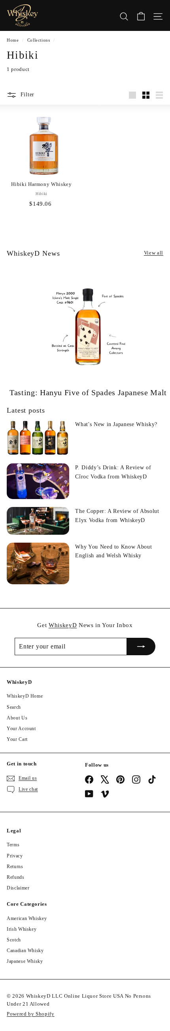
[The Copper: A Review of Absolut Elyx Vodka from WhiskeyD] (38, 520)
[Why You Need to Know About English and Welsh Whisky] (38, 564)
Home (13, 40)
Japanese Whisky (25, 961)
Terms (13, 844)
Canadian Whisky (25, 950)
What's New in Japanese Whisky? (116, 424)
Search (14, 707)
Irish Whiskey (21, 929)
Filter (27, 95)
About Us (17, 718)
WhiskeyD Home (25, 696)
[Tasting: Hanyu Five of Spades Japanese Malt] (88, 326)
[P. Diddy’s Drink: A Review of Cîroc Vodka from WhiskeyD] (38, 481)
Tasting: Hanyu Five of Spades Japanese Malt (88, 392)
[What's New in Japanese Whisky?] (38, 437)
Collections (38, 40)
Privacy (15, 856)
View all (153, 253)
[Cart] (141, 15)
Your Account (21, 728)
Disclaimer (18, 888)
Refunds (16, 877)
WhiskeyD (63, 625)
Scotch (14, 940)
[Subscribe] (141, 646)
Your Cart (17, 739)
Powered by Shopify (31, 1014)
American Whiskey (27, 918)
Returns (15, 866)
